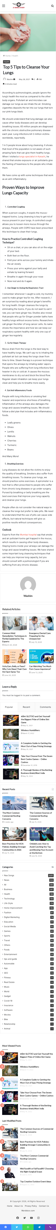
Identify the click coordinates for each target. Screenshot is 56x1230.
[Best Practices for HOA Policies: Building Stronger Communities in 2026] (14, 834)
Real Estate (9, 982)
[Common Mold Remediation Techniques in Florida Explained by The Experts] (14, 623)
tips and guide (10, 959)
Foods (6, 950)
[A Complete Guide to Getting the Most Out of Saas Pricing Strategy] (11, 747)
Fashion (7, 912)
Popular (9, 707)
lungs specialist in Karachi (32, 156)
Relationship (9, 1024)
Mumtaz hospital (28, 534)
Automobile (9, 963)
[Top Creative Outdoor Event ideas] (10, 1185)
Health (15, 56)
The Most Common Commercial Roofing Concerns (11, 816)
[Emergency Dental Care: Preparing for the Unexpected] (41, 623)
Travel (7, 940)
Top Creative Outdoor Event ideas (35, 1181)
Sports (7, 936)
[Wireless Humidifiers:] (11, 734)
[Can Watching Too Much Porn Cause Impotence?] (41, 656)
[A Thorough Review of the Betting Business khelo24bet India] (11, 774)
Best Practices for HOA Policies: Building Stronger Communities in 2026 (14, 846)
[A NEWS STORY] (18, 5)
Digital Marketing (12, 917)
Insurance (8, 1005)
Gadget (7, 996)
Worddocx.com (28, 1210)
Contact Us (44, 1206)
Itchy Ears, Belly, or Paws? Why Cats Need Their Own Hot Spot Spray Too (14, 669)
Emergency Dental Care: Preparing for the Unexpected (40, 636)
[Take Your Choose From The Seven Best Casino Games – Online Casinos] (11, 760)
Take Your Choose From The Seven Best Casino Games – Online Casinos (36, 759)
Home (8, 56)
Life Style (8, 903)
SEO (6, 973)
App (6, 968)
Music (6, 987)
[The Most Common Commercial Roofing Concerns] (14, 803)
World (6, 991)
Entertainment (10, 954)
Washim (10, 79)
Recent (26, 707)
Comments (45, 707)
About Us (18, 1206)
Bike (6, 1019)
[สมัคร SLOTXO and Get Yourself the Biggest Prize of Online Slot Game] (11, 720)
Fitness (7, 977)
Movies (7, 1015)
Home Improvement (13, 908)
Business (8, 889)
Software (8, 1010)
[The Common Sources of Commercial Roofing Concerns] (42, 803)
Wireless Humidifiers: (30, 730)
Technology (9, 898)
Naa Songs (9, 875)
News (6, 880)
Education (8, 922)
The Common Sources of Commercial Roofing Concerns (41, 816)
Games (7, 931)
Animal (7, 1028)
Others (7, 945)
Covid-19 (8, 1001)
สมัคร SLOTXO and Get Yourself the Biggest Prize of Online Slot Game (35, 719)
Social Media (10, 926)
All (5, 885)
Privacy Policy (31, 1206)
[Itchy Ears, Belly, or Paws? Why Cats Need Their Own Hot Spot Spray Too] (14, 656)
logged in (18, 695)
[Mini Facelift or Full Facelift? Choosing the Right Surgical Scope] (10, 1172)
